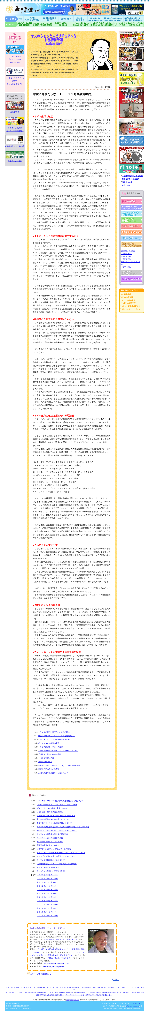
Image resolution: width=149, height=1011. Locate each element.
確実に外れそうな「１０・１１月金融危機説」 (56, 736)
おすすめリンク (66, 19)
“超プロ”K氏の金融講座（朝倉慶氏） (61, 992)
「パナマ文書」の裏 (46, 758)
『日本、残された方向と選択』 (59, 958)
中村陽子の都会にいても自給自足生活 (63, 24)
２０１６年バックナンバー (47, 908)
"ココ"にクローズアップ (133, 19)
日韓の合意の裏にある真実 (48, 769)
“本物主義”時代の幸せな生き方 (82, 24)
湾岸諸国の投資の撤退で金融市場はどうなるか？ (56, 816)
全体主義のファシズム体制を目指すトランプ (54, 823)
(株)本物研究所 (127, 297)
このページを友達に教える (40, 974)
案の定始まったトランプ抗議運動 (50, 842)
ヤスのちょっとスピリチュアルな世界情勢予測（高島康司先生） (27, 992)
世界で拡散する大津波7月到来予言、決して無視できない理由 (61, 853)
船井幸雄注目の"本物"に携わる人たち (95, 19)
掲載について (127, 182)
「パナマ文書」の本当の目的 (49, 754)
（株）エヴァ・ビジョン (130, 309)
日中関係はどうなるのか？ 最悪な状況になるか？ (57, 831)
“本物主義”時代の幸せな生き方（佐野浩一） (115, 992)
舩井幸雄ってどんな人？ (46, 987)
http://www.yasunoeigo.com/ (53, 966)
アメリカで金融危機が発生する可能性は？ (53, 834)
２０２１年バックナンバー (47, 890)
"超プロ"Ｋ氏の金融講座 (18, 24)
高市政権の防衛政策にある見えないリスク (53, 819)
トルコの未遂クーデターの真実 (50, 747)
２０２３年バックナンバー (47, 882)
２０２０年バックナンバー (47, 893)
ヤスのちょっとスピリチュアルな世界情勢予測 (42, 24)
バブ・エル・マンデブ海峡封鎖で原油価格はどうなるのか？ (60, 801)
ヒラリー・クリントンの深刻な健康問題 (54, 740)
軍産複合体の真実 (45, 762)
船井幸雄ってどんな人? (49, 19)
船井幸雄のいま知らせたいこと (32, 19)
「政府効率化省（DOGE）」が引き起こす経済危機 (57, 864)
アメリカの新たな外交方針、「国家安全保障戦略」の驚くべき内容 (63, 827)
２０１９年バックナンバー (47, 897)
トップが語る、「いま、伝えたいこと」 (23, 987)
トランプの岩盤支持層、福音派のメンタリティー (56, 856)
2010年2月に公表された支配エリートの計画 (54, 849)
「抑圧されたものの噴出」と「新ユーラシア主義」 (58, 751)
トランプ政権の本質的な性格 (48, 868)
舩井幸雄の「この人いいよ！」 (118, 987)
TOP (7, 987)
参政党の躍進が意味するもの (48, 845)
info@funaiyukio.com (72, 1000)
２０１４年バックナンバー (47, 916)
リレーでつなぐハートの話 (119, 24)
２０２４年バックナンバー (47, 879)
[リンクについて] (137, 1003)
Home (14, 19)
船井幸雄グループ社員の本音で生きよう (134, 24)
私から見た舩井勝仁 (80, 19)
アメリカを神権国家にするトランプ (51, 860)
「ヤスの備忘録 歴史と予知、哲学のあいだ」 (60, 939)
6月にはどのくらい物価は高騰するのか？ (53, 808)
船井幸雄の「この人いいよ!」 (113, 19)
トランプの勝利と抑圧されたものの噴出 (54, 732)
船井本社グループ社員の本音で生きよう (99, 995)
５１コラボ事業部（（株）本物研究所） (15, 129)
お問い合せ (126, 185)
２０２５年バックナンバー (47, 875)
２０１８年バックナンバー (47, 901)
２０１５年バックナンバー (47, 912)
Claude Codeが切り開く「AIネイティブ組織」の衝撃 (57, 805)
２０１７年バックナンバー (47, 905)
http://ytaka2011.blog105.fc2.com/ (56, 963)
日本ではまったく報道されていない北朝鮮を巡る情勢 (59, 765)
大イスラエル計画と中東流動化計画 (51, 871)
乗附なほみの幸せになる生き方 (102, 24)
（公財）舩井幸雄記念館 (130, 306)
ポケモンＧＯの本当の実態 (48, 743)
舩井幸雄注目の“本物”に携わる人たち (94, 987)
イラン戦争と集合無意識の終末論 (50, 812)
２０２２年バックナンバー (47, 886)
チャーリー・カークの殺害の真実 (50, 838)
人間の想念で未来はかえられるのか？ (53, 773)
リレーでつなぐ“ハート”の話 (74, 995)
